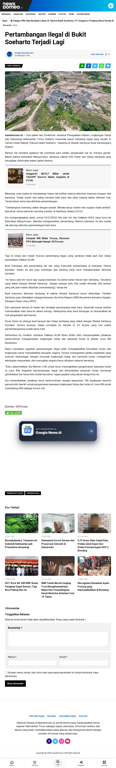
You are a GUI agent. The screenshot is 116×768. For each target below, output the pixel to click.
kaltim (41, 14)
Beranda (6, 14)
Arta (15, 25)
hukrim (52, 14)
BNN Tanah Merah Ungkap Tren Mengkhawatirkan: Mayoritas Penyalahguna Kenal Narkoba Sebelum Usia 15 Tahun (57, 590)
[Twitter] (55, 741)
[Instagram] (61, 741)
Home (12, 765)
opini (71, 14)
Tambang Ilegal (33, 493)
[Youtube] (67, 741)
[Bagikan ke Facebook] (88, 66)
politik (62, 14)
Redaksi (51, 716)
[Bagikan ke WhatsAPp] (101, 66)
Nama (12, 656)
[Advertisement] (58, 466)
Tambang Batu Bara (14, 493)
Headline (18, 14)
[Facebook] (49, 741)
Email (64, 656)
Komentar (15, 627)
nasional (31, 14)
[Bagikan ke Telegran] (108, 66)
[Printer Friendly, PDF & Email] (13, 414)
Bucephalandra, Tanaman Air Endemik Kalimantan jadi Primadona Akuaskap (21, 544)
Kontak (83, 716)
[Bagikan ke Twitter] (95, 66)
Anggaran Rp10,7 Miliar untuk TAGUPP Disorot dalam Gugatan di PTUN (47, 177)
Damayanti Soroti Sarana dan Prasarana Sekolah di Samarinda (57, 544)
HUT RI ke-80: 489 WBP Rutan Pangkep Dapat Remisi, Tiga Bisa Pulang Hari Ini (21, 586)
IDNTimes (21, 406)
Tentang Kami (36, 716)
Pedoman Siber (67, 716)
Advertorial (83, 14)
